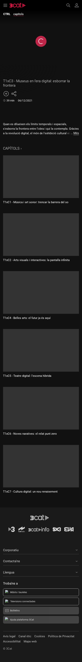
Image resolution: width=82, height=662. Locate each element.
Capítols (11, 148)
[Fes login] (76, 5)
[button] (41, 549)
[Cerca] (70, 5)
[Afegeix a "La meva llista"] (6, 94)
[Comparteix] (14, 94)
